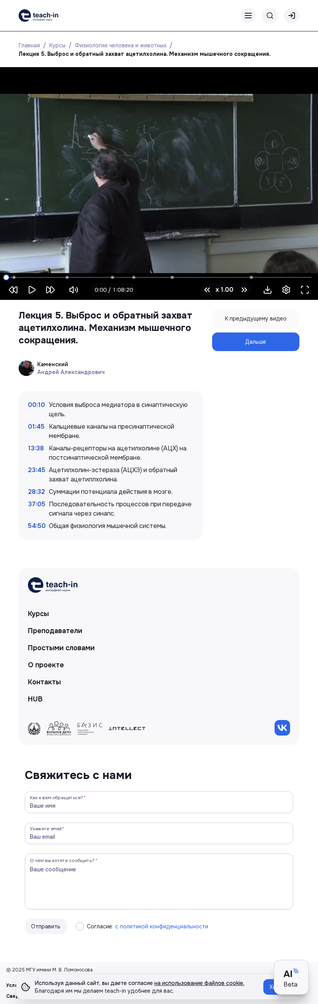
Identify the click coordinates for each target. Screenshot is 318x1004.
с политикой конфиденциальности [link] (161, 926)
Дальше (255, 341)
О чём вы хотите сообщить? (62, 860)
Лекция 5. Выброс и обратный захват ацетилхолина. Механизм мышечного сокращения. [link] (145, 53)
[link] (38, 15)
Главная (29, 45)
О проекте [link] (46, 665)
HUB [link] (35, 699)
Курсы (57, 45)
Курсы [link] (38, 613)
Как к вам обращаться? (56, 797)
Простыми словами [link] (61, 648)
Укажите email (46, 828)
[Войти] (291, 15)
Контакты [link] (44, 682)
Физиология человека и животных (120, 45)
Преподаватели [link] (55, 631)
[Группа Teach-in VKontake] (282, 728)
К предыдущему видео (256, 318)
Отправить (45, 926)
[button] (268, 290)
